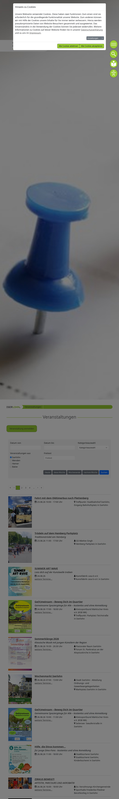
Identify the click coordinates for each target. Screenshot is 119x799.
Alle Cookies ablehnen (68, 46)
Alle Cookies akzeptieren (91, 46)
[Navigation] (113, 44)
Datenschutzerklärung (92, 29)
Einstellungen (93, 38)
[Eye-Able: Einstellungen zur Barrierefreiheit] (113, 73)
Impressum (35, 32)
